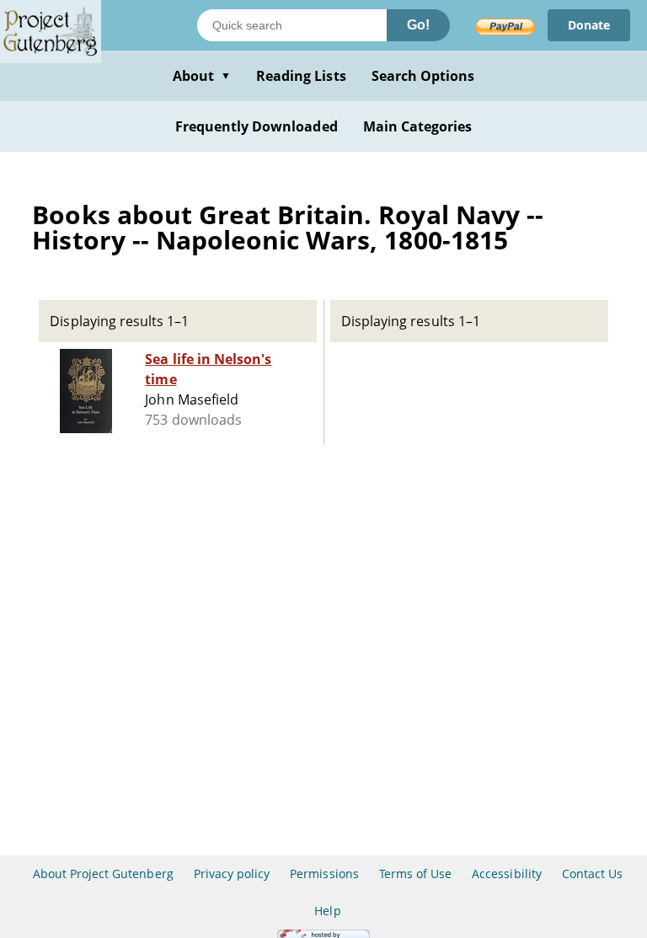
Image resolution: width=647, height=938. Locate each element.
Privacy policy (232, 874)
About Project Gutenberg (103, 874)
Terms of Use (415, 874)
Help (327, 911)
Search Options (423, 76)
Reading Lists (301, 76)
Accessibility (507, 874)
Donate (589, 25)
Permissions (324, 874)
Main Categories (418, 126)
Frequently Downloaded (256, 126)
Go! (418, 25)
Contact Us (592, 874)
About (202, 76)
